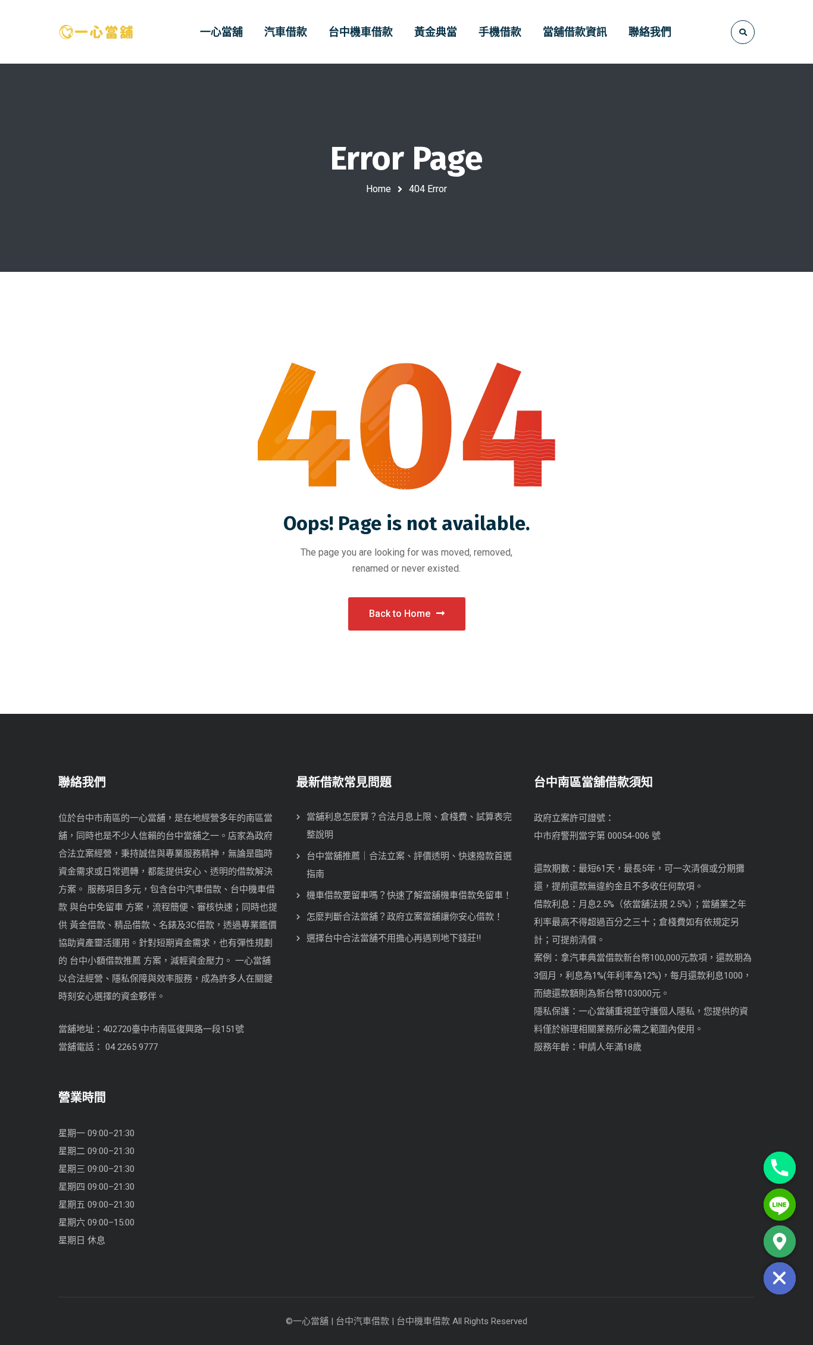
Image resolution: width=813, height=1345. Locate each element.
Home (378, 189)
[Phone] (780, 1168)
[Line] (780, 1205)
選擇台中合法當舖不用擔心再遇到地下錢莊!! (394, 938)
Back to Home (399, 613)
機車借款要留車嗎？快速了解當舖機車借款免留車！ (409, 895)
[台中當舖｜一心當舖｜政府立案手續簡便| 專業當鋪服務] (95, 31)
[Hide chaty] (780, 1278)
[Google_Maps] (780, 1241)
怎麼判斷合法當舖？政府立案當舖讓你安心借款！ (405, 916)
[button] (644, 932)
